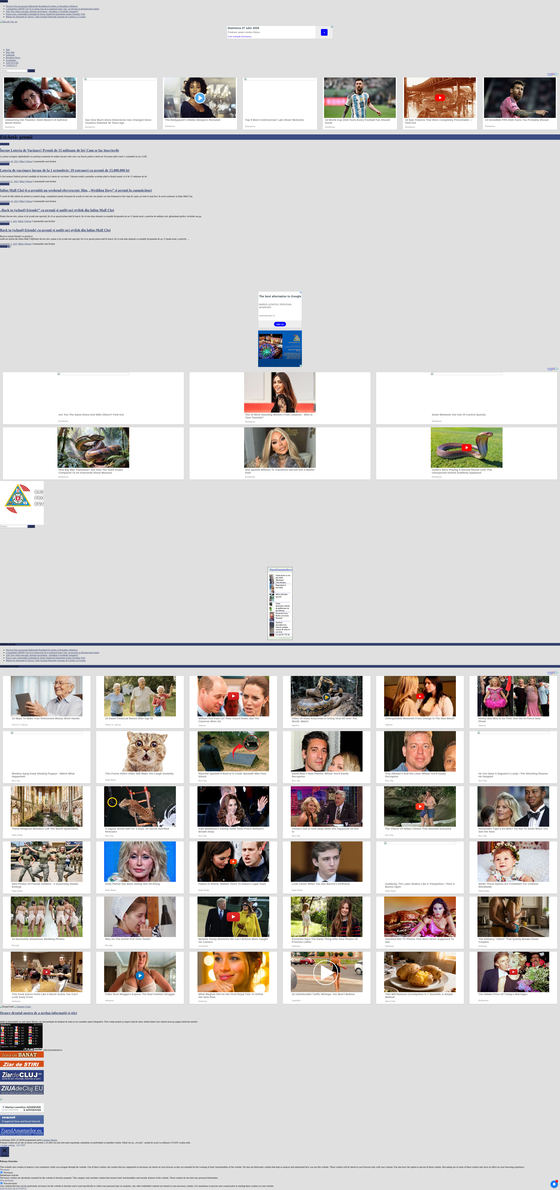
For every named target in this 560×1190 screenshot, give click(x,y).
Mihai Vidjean (25, 161)
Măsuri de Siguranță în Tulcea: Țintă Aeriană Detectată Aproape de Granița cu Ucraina (46, 16)
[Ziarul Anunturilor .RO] (1, 1099)
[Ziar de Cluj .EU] (22, 1081)
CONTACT (11, 65)
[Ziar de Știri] (22, 1066)
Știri (8, 49)
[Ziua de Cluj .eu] (22, 1093)
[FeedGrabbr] (280, 638)
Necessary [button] (4, 1169)
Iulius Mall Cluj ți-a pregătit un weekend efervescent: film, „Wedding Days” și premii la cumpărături (76, 190)
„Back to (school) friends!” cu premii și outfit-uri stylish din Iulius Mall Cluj (57, 210)
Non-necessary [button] (7, 1180)
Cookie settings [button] (8, 1145)
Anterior (4, 246)
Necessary (8, 1172)
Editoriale (10, 55)
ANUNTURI (12, 63)
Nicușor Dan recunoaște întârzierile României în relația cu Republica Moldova (42, 6)
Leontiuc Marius (49, 1140)
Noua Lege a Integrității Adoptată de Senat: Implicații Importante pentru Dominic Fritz (45, 14)
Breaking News (13, 57)
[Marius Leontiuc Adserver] (22, 1111)
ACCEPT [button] (21, 1145)
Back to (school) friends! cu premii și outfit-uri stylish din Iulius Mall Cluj (55, 230)
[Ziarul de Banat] (22, 1056)
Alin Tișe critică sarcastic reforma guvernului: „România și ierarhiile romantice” (42, 11)
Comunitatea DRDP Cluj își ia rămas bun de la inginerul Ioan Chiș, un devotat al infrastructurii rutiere (52, 9)
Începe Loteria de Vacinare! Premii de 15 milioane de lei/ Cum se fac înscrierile (59, 150)
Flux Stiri (10, 52)
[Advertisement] (87, 268)
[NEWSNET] (22, 1123)
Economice (11, 60)
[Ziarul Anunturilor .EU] (22, 1135)
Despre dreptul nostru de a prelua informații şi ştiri (38, 1013)
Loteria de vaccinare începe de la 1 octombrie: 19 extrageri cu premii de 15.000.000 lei (65, 170)
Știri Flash (4, 144)
